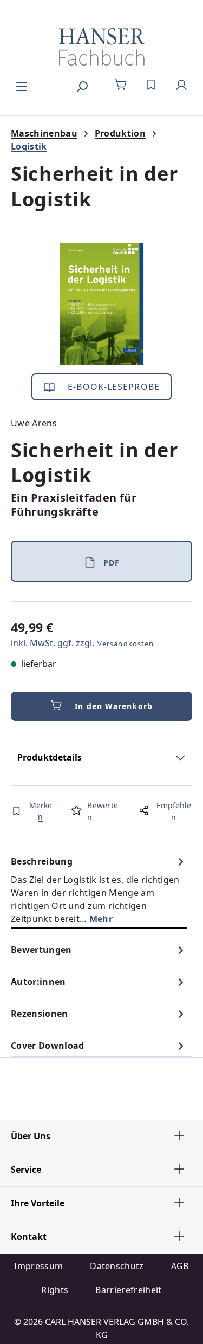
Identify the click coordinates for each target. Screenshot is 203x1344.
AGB (180, 1266)
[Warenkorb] (121, 85)
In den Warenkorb (114, 706)
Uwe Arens (34, 423)
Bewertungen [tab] (41, 950)
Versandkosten (125, 643)
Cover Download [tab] (47, 1045)
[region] (101, 304)
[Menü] (21, 85)
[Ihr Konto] (181, 85)
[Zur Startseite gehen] (101, 47)
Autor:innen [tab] (38, 982)
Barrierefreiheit (128, 1290)
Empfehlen (173, 811)
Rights (54, 1290)
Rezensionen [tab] (39, 1014)
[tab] (99, 890)
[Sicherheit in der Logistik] (101, 304)
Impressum (38, 1266)
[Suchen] (82, 85)
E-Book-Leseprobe (112, 387)
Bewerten (102, 811)
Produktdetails (49, 757)
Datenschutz (117, 1266)
